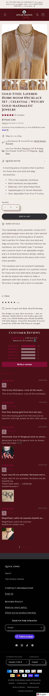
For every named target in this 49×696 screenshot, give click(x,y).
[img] (8, 380)
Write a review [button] (24, 364)
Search (8, 573)
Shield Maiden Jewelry (23, 680)
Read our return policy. (16, 607)
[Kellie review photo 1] (8, 496)
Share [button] (7, 296)
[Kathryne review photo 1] (8, 452)
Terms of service (19, 687)
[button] (5, 15)
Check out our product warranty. (20, 612)
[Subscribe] (41, 628)
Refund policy (35, 683)
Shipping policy (33, 687)
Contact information (25, 691)
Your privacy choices (14, 579)
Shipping (5, 123)
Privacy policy (22, 683)
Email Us (9, 594)
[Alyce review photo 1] (8, 534)
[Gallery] (24, 57)
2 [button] (23, 547)
